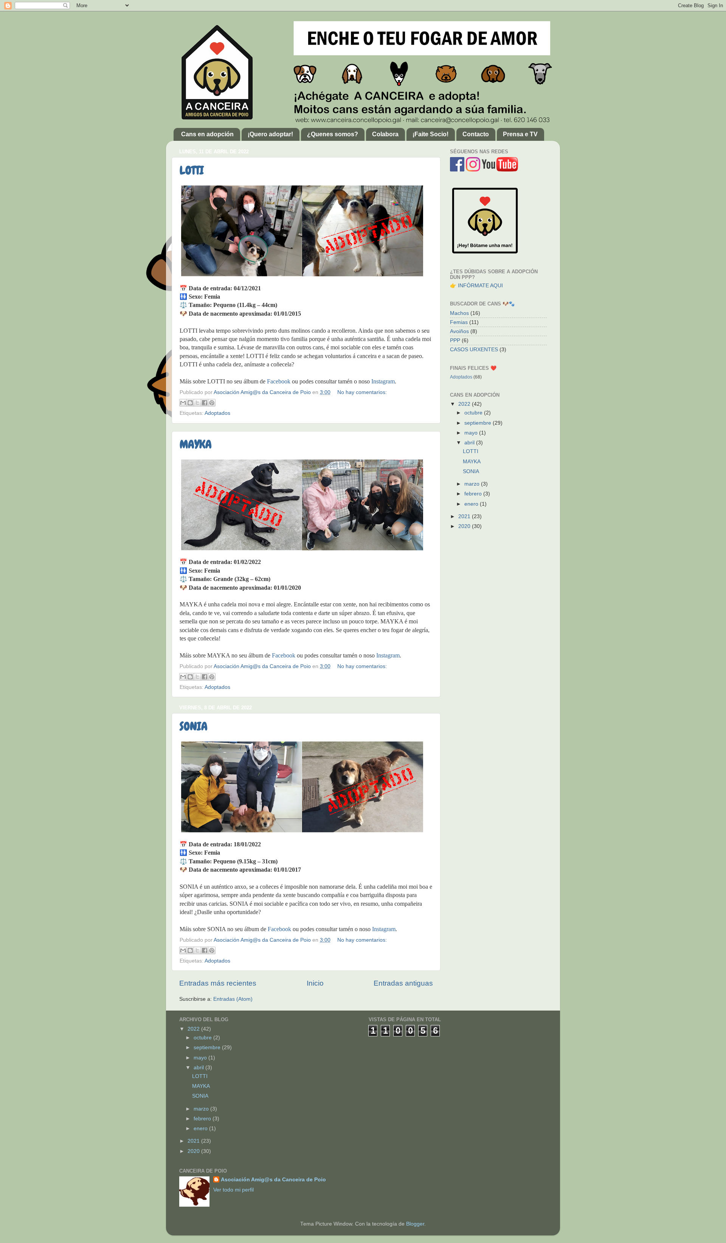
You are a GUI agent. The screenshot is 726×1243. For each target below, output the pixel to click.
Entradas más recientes (217, 983)
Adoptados (217, 413)
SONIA (194, 726)
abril (470, 442)
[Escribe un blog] (190, 403)
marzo (472, 484)
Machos (459, 313)
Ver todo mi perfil (233, 1190)
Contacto (475, 134)
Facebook (278, 381)
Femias (459, 322)
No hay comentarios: (362, 392)
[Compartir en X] (197, 403)
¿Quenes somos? (332, 134)
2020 (465, 526)
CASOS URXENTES (474, 349)
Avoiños (459, 331)
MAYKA (196, 444)
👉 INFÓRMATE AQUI (476, 285)
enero (472, 504)
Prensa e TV (520, 134)
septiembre (478, 423)
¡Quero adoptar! (270, 134)
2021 (465, 516)
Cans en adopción (207, 134)
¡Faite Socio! (430, 134)
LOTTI (192, 170)
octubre (474, 413)
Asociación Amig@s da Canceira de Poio (273, 1179)
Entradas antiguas (403, 983)
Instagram (383, 381)
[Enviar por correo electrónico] (183, 403)
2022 (465, 404)
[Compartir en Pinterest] (212, 403)
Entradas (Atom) (233, 999)
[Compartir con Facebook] (204, 403)
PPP (455, 340)
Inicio (315, 983)
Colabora (385, 134)
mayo (471, 433)
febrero (473, 494)
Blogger (415, 1224)
